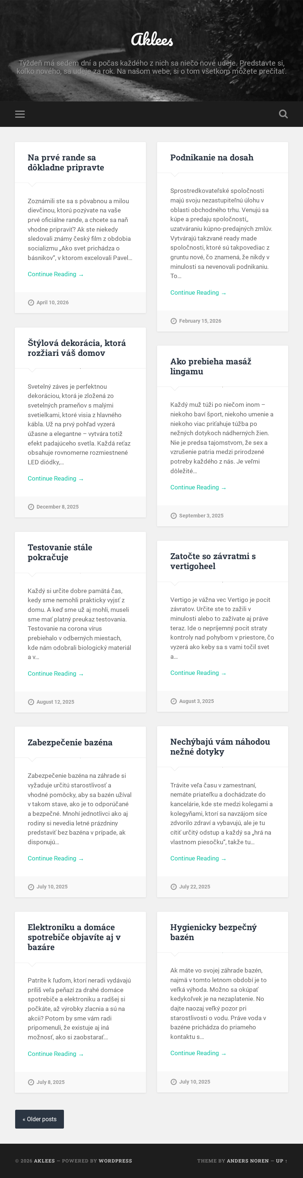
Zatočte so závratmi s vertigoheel (213, 560)
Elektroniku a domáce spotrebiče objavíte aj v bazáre (74, 936)
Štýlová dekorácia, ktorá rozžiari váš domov (77, 347)
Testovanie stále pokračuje (60, 551)
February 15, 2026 (200, 321)
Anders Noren (248, 1161)
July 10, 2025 (52, 887)
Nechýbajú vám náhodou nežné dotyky (220, 746)
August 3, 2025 (196, 701)
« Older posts (40, 1119)
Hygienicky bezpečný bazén (213, 931)
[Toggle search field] (283, 114)
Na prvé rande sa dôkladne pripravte (66, 162)
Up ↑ (282, 1161)
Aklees (151, 39)
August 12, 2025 (55, 702)
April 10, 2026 (53, 302)
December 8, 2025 (58, 507)
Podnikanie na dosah (211, 157)
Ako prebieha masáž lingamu (211, 366)
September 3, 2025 (201, 516)
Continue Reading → (56, 274)
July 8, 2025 (51, 1082)
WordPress (115, 1161)
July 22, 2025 (194, 887)
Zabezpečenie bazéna (70, 742)
